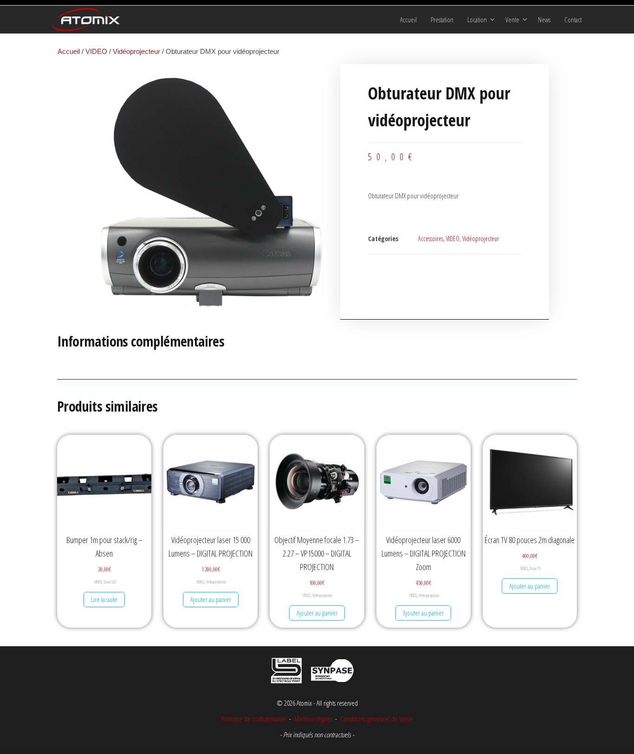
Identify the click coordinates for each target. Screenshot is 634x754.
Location (477, 19)
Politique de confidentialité (253, 718)
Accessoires (430, 238)
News (544, 19)
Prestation (442, 19)
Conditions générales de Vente (376, 718)
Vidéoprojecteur (136, 51)
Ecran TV (535, 568)
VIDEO (96, 51)
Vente (512, 19)
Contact (573, 19)
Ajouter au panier (210, 599)
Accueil (408, 19)
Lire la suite (104, 599)
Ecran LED (110, 582)
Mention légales (313, 718)
